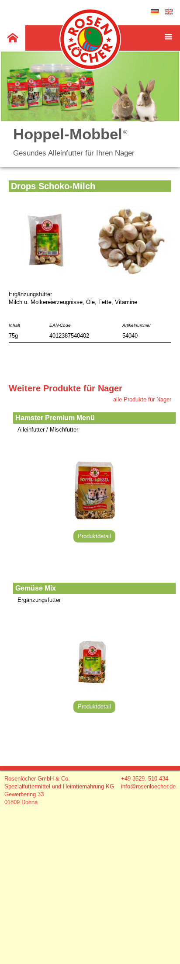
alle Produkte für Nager (142, 399)
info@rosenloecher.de (148, 786)
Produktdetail (94, 536)
